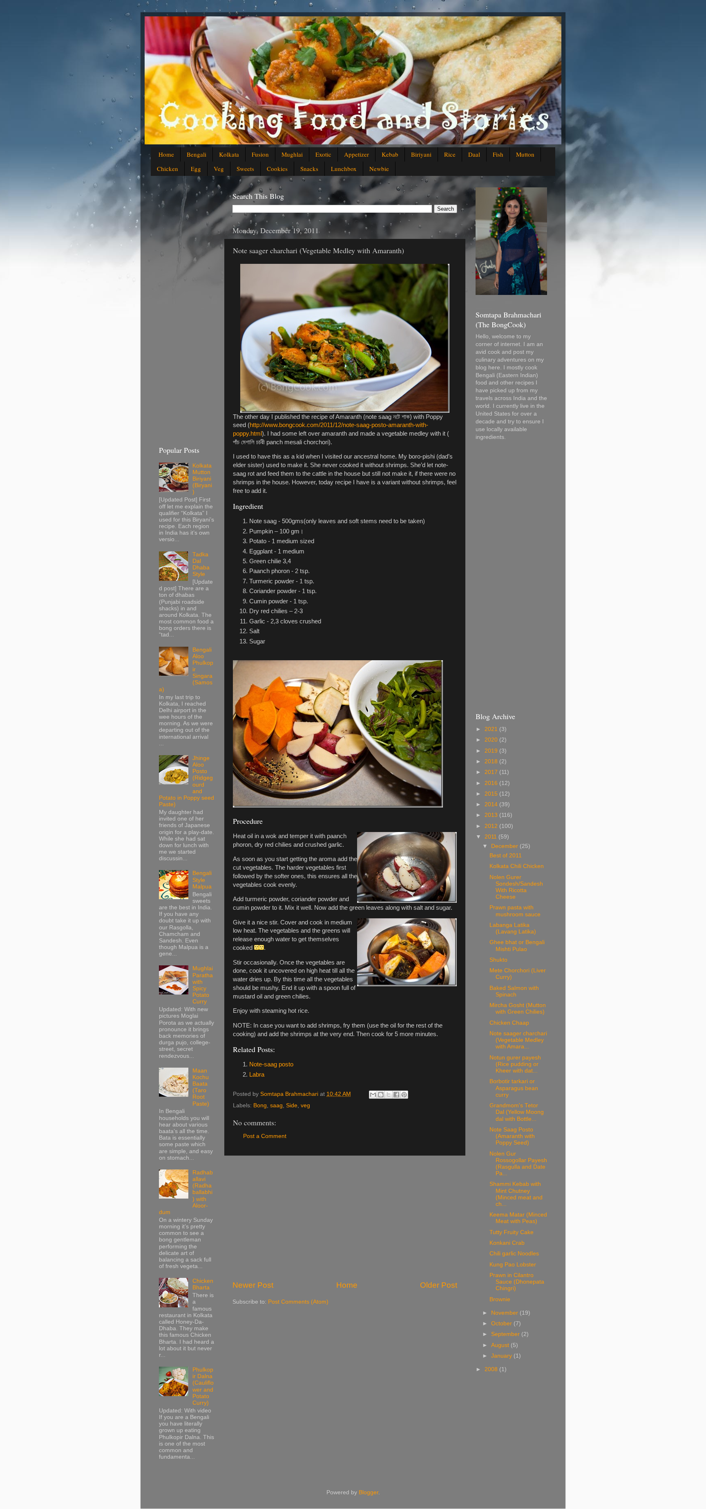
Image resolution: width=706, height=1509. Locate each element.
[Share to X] (388, 1095)
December (505, 846)
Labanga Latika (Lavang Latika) (512, 928)
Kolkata (229, 154)
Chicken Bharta (202, 1284)
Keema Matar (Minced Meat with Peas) (518, 1218)
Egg (196, 168)
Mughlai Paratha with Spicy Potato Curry (202, 985)
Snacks (309, 168)
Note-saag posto (271, 1064)
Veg (219, 168)
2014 (492, 804)
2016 (492, 783)
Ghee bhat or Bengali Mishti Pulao (517, 945)
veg (305, 1105)
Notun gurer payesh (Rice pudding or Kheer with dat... (515, 1064)
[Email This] (373, 1095)
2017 (492, 772)
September (506, 1334)
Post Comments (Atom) (298, 1302)
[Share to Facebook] (396, 1095)
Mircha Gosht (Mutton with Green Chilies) (517, 1008)
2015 (492, 794)
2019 (492, 751)
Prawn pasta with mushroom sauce (515, 910)
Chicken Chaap (509, 1023)
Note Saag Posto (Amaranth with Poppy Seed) (512, 1136)
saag (276, 1105)
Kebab (390, 154)
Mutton (525, 154)
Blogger (368, 1492)
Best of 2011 (505, 855)
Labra (256, 1074)
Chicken (167, 168)
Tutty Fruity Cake (511, 1232)
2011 (491, 837)
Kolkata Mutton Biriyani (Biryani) (202, 479)
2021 (492, 729)
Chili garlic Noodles (514, 1253)
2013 (492, 815)
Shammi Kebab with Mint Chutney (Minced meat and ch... (516, 1194)
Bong (260, 1105)
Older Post (438, 1285)
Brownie (499, 1299)
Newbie (379, 168)
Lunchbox (344, 168)
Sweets (245, 168)
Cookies (277, 168)
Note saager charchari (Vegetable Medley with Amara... (518, 1040)
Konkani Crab (507, 1243)
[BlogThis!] (381, 1095)
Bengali (196, 154)
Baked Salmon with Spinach (514, 991)
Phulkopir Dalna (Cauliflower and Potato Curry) (203, 1386)
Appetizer (356, 154)
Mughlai (292, 154)
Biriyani (421, 154)
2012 (492, 826)
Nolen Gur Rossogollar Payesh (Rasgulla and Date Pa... (518, 1164)
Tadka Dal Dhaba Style (201, 564)
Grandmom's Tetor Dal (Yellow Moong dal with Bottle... (516, 1112)
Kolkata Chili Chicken (516, 866)
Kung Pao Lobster (512, 1265)
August (501, 1345)
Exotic (323, 154)
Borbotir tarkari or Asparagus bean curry (513, 1087)
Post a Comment (264, 1136)
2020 (492, 740)
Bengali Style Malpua (202, 879)
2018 (492, 761)
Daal (474, 154)
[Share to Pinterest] (404, 1095)
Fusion (260, 154)
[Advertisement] (345, 1218)
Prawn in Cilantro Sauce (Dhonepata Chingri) (516, 1281)
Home (166, 154)
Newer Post (252, 1285)
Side (291, 1105)
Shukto (498, 960)
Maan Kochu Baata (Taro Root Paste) (200, 1087)
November (505, 1313)
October (502, 1323)
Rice (450, 154)
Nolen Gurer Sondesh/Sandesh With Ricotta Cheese (516, 887)
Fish (498, 154)
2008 (492, 1369)
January (502, 1356)
